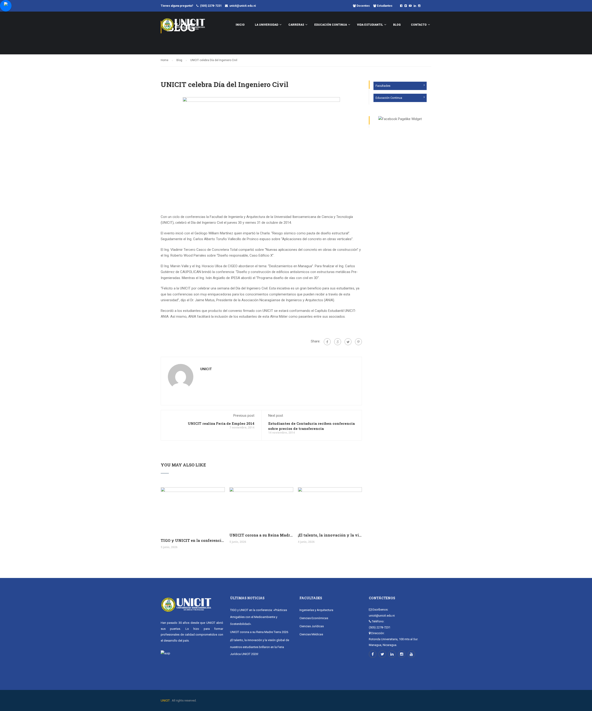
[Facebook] (327, 341)
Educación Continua (389, 97)
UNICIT (206, 369)
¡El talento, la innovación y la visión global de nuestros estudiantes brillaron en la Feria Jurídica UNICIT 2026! (330, 535)
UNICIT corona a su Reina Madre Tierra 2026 (261, 535)
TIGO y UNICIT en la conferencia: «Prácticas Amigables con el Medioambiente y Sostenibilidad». (193, 540)
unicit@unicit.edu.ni (242, 5)
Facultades (383, 85)
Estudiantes (384, 5)
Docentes (363, 5)
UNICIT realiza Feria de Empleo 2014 (221, 423)
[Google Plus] (337, 341)
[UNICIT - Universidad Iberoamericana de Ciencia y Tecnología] (183, 26)
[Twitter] (348, 341)
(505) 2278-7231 (211, 5)
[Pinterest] (358, 341)
